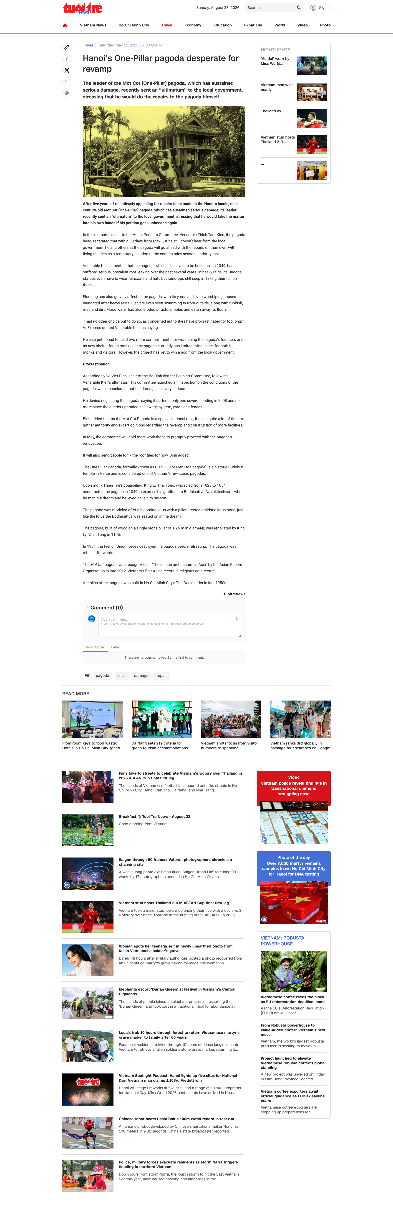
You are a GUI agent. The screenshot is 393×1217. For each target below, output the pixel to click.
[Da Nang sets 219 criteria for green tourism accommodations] (162, 719)
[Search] (299, 7)
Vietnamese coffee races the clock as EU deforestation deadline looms (293, 999)
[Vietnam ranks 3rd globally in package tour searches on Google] (300, 719)
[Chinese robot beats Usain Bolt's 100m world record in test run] (87, 1133)
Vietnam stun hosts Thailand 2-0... (278, 140)
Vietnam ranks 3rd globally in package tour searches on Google (300, 746)
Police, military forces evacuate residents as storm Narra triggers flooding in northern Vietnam (178, 1165)
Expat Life (253, 25)
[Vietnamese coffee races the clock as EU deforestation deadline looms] (294, 971)
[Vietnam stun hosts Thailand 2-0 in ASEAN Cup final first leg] (312, 144)
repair (162, 675)
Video (302, 25)
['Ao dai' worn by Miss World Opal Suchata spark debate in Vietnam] (312, 65)
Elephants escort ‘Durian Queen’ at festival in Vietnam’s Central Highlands (177, 992)
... (262, 163)
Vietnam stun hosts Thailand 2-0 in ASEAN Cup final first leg (174, 903)
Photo (325, 25)
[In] (66, 93)
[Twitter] (66, 70)
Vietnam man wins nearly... (277, 87)
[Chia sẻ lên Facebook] (66, 59)
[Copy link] (66, 47)
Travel (166, 25)
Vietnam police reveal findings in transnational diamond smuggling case (294, 789)
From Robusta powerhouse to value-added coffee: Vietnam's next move (293, 1030)
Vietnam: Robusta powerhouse (282, 941)
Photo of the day (294, 857)
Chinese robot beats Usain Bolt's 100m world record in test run (176, 1119)
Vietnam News (93, 25)
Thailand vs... (272, 111)
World (280, 25)
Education (223, 25)
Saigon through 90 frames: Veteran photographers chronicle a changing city (175, 862)
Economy (193, 25)
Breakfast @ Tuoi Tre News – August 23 (154, 816)
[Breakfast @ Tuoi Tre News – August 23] (87, 830)
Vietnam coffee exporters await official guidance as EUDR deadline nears (293, 1096)
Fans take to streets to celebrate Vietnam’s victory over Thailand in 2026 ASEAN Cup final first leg (180, 776)
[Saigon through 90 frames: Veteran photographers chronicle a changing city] (87, 874)
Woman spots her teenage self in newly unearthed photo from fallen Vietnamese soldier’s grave (176, 949)
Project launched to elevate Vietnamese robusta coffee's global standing (293, 1063)
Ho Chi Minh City (134, 25)
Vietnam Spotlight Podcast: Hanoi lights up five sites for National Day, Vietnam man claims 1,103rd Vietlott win (178, 1078)
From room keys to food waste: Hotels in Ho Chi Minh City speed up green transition (91, 746)
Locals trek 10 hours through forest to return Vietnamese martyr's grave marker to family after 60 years (179, 1035)
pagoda (102, 675)
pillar (121, 675)
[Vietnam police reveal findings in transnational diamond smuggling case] (294, 822)
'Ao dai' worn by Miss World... (275, 61)
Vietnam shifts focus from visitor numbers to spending (229, 746)
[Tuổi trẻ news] (82, 8)
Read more (75, 694)
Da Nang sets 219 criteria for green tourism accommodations (160, 746)
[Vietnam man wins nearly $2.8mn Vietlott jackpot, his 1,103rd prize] (312, 92)
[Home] (65, 25)
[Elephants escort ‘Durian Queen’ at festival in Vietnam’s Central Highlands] (87, 1003)
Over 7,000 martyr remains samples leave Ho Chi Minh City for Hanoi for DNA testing (293, 869)
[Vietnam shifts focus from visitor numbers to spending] (231, 719)
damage (141, 675)
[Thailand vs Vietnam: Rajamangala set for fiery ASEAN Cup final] (312, 118)
